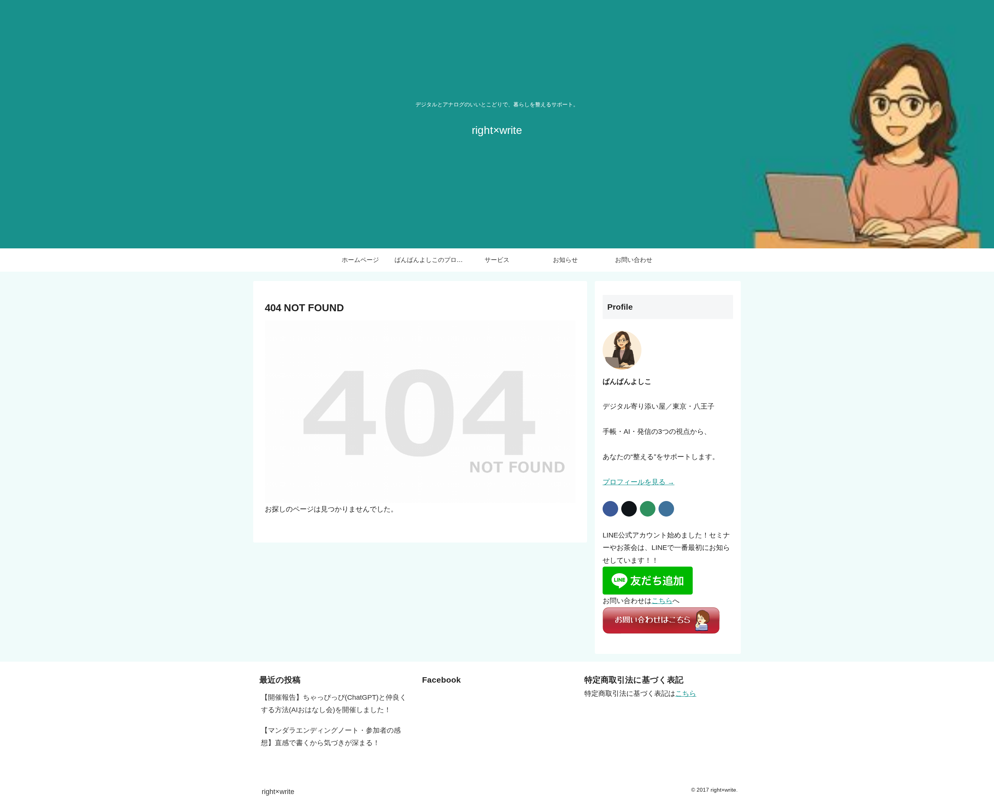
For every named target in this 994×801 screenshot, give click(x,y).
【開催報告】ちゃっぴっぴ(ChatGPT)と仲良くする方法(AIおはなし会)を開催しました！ (334, 704)
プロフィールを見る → (638, 482)
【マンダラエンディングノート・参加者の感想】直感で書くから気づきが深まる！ (331, 736)
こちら (662, 601)
